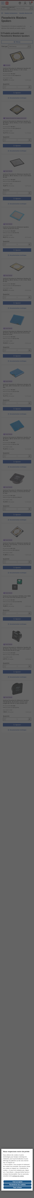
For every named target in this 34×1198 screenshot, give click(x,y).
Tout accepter (17, 1182)
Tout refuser (17, 1187)
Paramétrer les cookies (17, 1185)
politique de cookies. (18, 1176)
